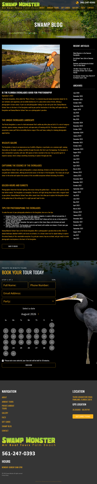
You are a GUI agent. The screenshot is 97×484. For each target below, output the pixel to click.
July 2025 (76, 113)
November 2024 (78, 126)
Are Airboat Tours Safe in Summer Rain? (83, 59)
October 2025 (77, 103)
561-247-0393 (87, 2)
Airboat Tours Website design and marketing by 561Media (48, 481)
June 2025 (76, 116)
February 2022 (77, 212)
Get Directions (83, 416)
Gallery (75, 7)
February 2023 (77, 172)
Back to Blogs (13, 246)
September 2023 (78, 149)
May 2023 (76, 162)
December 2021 (78, 218)
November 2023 (78, 142)
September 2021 (78, 228)
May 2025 (76, 119)
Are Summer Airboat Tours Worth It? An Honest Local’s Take (84, 77)
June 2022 (76, 199)
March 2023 (77, 169)
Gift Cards (65, 7)
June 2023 (76, 159)
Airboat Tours (53, 7)
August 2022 (77, 192)
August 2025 (77, 109)
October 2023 (77, 146)
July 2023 (76, 156)
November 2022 (78, 182)
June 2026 (76, 93)
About (42, 7)
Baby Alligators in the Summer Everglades (82, 54)
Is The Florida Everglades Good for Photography (27, 92)
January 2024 (77, 136)
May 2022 (76, 202)
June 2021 (76, 238)
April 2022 (76, 205)
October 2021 (77, 225)
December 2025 (78, 96)
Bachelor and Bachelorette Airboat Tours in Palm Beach (83, 64)
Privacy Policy (5, 475)
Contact (90, 7)
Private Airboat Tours (8, 407)
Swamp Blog (7, 426)
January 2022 (77, 215)
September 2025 (78, 106)
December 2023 (78, 139)
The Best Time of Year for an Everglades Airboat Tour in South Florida (82, 71)
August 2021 (77, 232)
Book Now (29, 365)
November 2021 (77, 222)
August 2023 (77, 152)
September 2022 (78, 189)
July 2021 (76, 235)
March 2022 (77, 209)
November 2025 (78, 99)
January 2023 (77, 175)
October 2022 (77, 185)
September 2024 (78, 132)
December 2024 (78, 122)
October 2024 (77, 129)
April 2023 (76, 166)
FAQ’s (83, 7)
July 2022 (76, 195)
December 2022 (78, 179)
